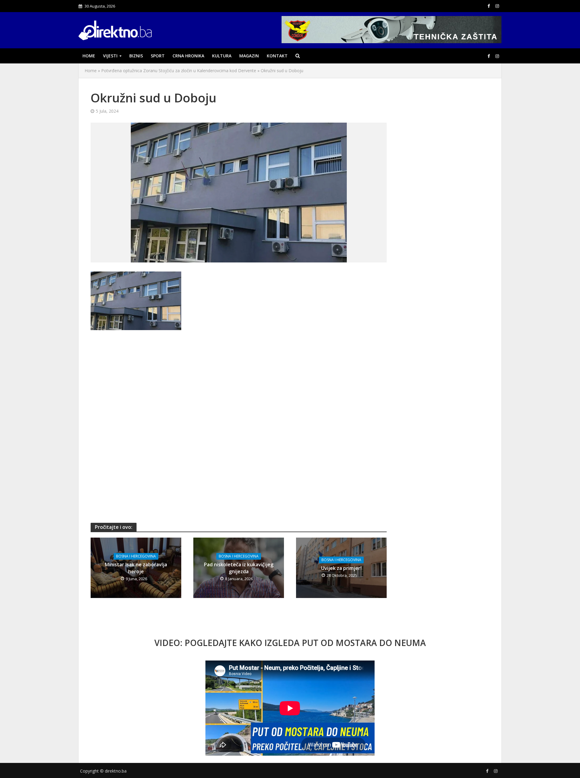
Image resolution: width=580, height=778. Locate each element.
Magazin (249, 56)
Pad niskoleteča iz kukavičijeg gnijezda (238, 568)
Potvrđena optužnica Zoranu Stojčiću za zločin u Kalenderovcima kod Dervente (178, 70)
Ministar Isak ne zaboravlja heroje (136, 568)
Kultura (221, 56)
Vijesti (110, 56)
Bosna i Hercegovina (136, 556)
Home (88, 56)
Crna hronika (188, 56)
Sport (158, 56)
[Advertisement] (239, 381)
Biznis (136, 56)
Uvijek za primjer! (341, 568)
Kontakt (277, 56)
